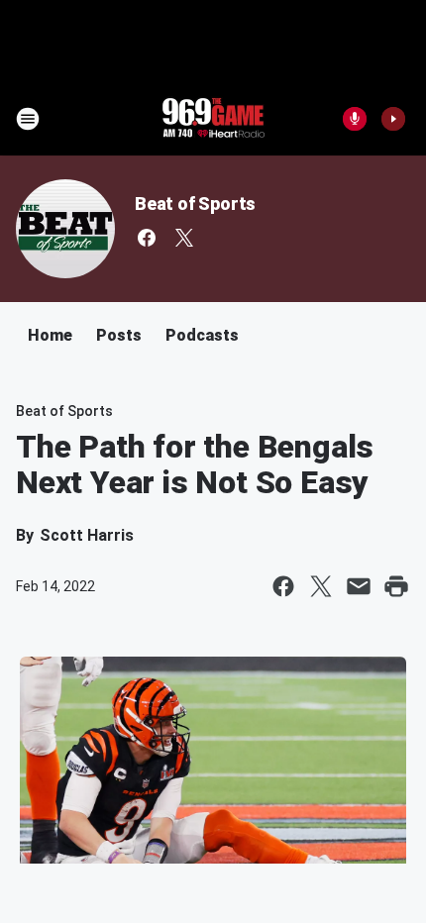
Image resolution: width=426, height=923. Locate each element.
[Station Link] (213, 119)
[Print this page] (396, 586)
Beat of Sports (195, 203)
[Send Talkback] (355, 119)
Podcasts (202, 335)
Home (50, 335)
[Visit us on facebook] (147, 238)
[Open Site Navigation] (28, 119)
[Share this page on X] (321, 586)
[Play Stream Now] (393, 119)
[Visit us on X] (184, 238)
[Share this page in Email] (359, 586)
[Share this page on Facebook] (283, 586)
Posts (119, 335)
